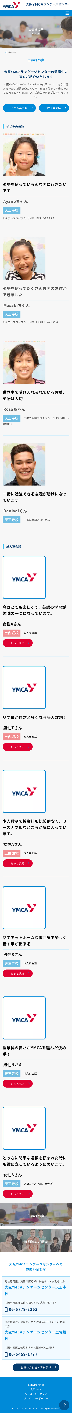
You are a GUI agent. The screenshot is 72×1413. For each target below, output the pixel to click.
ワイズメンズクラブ (36, 1394)
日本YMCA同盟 (36, 1384)
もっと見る (18, 643)
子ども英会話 (19, 108)
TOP (4, 52)
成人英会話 (54, 108)
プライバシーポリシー (36, 1398)
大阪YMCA (36, 1389)
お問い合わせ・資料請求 (36, 1367)
